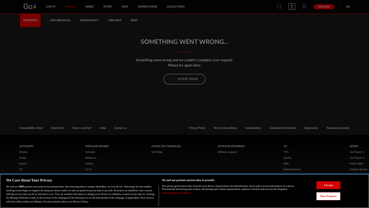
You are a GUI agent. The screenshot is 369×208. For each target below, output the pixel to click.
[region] (184, 191)
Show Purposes (328, 196)
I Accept (328, 185)
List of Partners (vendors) (176, 193)
